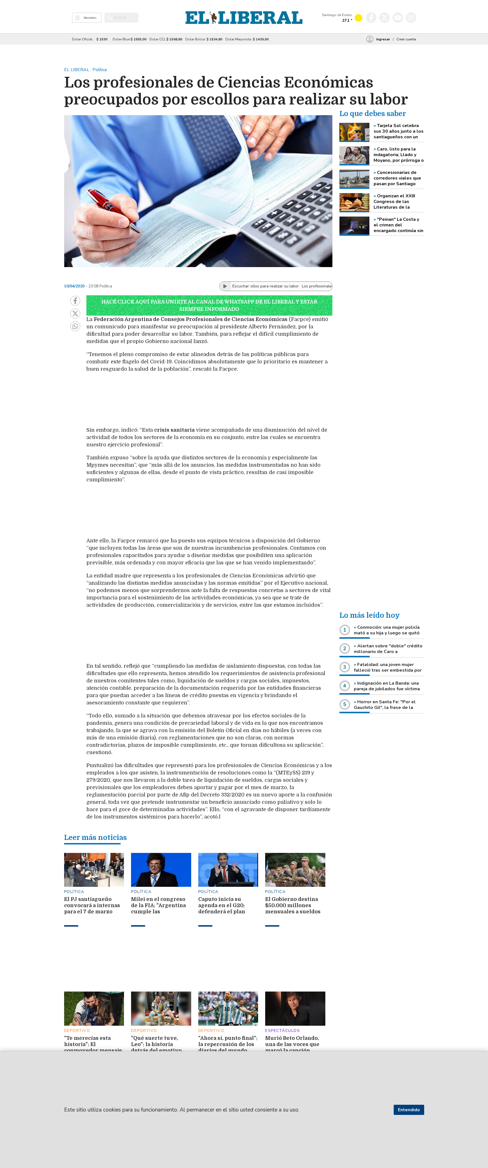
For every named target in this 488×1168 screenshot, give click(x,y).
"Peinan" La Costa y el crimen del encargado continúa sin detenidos (398, 225)
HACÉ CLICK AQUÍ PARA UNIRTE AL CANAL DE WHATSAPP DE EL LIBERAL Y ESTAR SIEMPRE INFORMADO (209, 305)
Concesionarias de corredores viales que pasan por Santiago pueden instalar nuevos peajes (397, 178)
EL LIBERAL (77, 70)
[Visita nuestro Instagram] (411, 17)
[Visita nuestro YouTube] (398, 17)
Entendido (409, 1110)
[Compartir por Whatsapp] (75, 326)
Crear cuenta (406, 39)
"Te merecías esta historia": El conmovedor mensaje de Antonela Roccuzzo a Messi (93, 1050)
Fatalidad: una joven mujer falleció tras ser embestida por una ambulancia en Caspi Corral (388, 670)
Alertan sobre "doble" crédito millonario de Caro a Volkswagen (388, 651)
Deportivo (77, 1030)
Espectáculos (282, 1030)
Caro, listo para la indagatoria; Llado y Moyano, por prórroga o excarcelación (399, 154)
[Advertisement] (220, 399)
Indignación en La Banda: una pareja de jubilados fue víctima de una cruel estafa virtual (387, 689)
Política (74, 891)
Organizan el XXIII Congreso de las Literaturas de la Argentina (394, 201)
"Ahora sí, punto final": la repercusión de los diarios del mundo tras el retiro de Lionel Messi (228, 1050)
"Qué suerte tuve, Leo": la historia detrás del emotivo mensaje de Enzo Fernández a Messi (156, 1050)
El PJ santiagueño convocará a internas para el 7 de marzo (92, 905)
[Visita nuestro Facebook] (371, 17)
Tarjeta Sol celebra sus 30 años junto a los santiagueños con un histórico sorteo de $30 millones (399, 131)
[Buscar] (109, 18)
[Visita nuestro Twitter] (384, 17)
